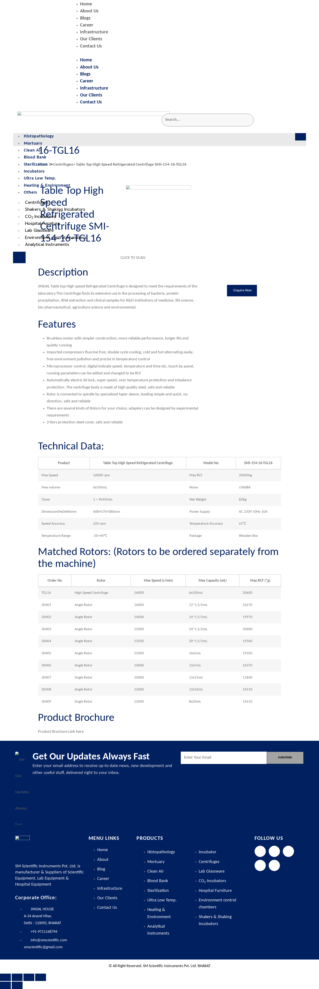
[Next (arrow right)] (17, 985)
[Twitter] (274, 851)
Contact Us (91, 46)
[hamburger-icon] (300, 136)
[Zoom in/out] (5, 977)
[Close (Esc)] (40, 977)
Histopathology (39, 136)
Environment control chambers (55, 237)
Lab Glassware (39, 230)
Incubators (34, 171)
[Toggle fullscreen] (17, 977)
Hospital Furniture (42, 223)
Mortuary (33, 143)
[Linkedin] (260, 865)
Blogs (85, 18)
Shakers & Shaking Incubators (55, 209)
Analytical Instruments (47, 244)
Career (86, 25)
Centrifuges (37, 202)
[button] (188, 53)
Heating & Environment (47, 185)
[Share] (28, 977)
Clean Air (33, 150)
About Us (89, 11)
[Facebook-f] (260, 851)
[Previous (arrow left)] (5, 985)
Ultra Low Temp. (40, 178)
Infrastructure (94, 32)
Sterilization (36, 164)
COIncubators (40, 216)
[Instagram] (288, 851)
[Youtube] (274, 865)
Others (30, 192)
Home (86, 4)
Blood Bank (35, 157)
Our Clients (91, 39)
